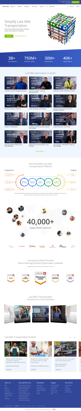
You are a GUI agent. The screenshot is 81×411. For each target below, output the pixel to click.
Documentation (40, 387)
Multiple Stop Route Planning (24, 387)
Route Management (23, 392)
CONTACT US (76, 2)
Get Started (51, 6)
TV (46, 6)
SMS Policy (33, 405)
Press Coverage (54, 392)
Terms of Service (23, 405)
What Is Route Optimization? (24, 385)
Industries (26, 6)
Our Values (7, 390)
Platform (12, 6)
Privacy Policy (29, 405)
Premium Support (8, 395)
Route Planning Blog (55, 385)
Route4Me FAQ (68, 390)
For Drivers (34, 6)
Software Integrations (41, 388)
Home (6, 385)
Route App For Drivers (23, 396)
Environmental (7, 392)
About (6, 387)
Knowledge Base (68, 385)
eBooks (52, 393)
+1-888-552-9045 (65, 2)
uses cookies (32, 409)
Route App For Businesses (24, 395)
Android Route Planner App (24, 400)
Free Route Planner (69, 392)
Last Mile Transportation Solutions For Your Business (40, 298)
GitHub (38, 392)
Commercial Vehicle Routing (24, 393)
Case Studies (67, 388)
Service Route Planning (23, 390)
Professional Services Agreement (41, 405)
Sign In (77, 6)
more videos (39, 151)
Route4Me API (39, 385)
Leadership (7, 388)
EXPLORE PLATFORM (20, 36)
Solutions (19, 6)
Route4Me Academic (9, 393)
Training (66, 387)
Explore (41, 6)
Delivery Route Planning (23, 388)
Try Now (9, 36)
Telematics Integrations (41, 390)
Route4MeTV (53, 388)
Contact (72, 6)
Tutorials (38, 393)
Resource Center (54, 390)
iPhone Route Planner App (24, 398)
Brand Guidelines (54, 387)
